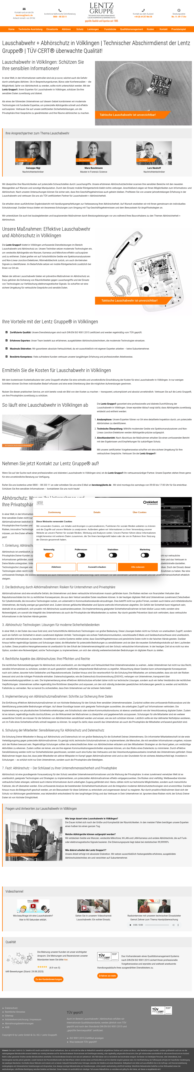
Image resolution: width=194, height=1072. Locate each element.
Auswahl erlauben (97, 567)
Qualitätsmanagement (131, 29)
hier (65, 959)
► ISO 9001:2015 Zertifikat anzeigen (85, 1038)
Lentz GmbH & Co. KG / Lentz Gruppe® (37, 1035)
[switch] (81, 555)
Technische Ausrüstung (30, 29)
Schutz (79, 29)
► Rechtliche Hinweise (13, 1012)
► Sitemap (7, 1015)
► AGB (5, 1027)
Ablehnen (56, 567)
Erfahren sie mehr (107, 975)
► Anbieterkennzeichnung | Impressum (21, 1019)
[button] (71, 29)
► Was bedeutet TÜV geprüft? (82, 1042)
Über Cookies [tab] (139, 512)
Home (11, 29)
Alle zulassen (137, 567)
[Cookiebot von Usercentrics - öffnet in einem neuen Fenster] (145, 503)
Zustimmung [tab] (54, 512)
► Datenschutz (10, 1008)
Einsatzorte (52, 29)
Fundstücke (110, 29)
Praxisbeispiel (178, 29)
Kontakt (163, 29)
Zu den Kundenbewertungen (49, 979)
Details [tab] (97, 512)
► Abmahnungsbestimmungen (18, 1023)
